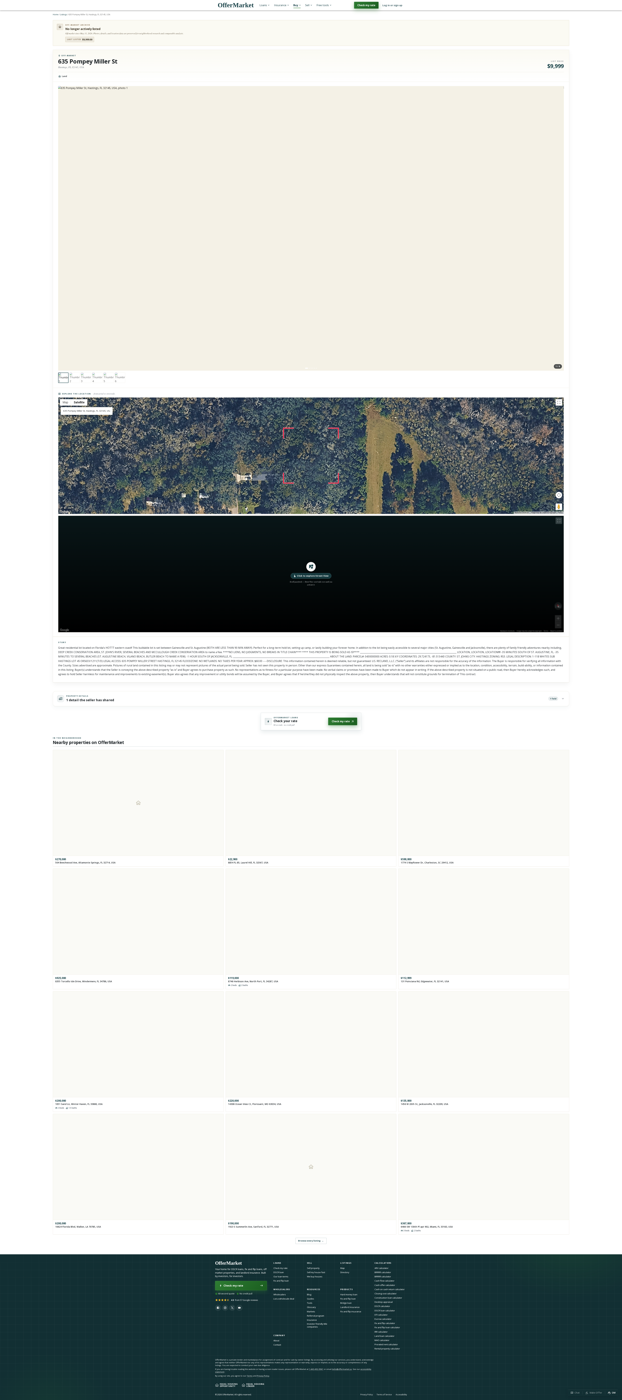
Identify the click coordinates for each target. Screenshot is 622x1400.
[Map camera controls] (559, 495)
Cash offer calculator (384, 1285)
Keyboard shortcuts (522, 513)
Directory (344, 1272)
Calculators (383, 1263)
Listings (63, 14)
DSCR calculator (382, 1306)
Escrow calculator (383, 1319)
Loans (263, 5)
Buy (295, 5)
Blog (309, 1294)
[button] (311, 574)
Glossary (311, 1307)
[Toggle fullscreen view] (559, 402)
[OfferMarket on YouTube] (239, 1308)
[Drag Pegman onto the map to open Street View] (559, 507)
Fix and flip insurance (350, 1311)
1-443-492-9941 (316, 1369)
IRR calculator (381, 1331)
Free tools (323, 5)
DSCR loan (278, 1272)
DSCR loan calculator (384, 1310)
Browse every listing (311, 1240)
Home (55, 14)
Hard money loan (348, 1294)
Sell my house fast (316, 1272)
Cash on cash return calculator (389, 1289)
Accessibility (401, 1394)
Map (342, 1268)
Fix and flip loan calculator (387, 1327)
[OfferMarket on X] (232, 1308)
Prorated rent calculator (386, 1344)
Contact (277, 1344)
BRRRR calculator (382, 1272)
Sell (307, 5)
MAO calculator (381, 1340)
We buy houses (314, 1276)
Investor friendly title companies (317, 1325)
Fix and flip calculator (384, 1323)
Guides (310, 1298)
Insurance (280, 5)
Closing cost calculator (385, 1293)
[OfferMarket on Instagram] (225, 1308)
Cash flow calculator (384, 1280)
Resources (313, 1289)
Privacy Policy (263, 1376)
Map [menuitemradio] (65, 402)
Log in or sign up (392, 5)
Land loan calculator (384, 1336)
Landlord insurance (350, 1307)
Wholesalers (279, 1294)
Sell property (313, 1268)
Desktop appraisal (383, 1301)
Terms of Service (384, 1394)
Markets (311, 1311)
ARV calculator (381, 1268)
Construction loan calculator (388, 1297)
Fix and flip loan (281, 1280)
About (276, 1340)
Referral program (315, 1315)
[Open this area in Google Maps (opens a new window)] (64, 512)
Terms (560, 513)
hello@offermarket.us (342, 1369)
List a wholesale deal (283, 1298)
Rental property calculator (387, 1348)
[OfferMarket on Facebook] (218, 1308)
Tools (309, 1302)
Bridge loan (346, 1302)
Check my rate (366, 5)
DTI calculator (381, 1314)
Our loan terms (280, 1276)
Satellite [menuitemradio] (79, 402)
